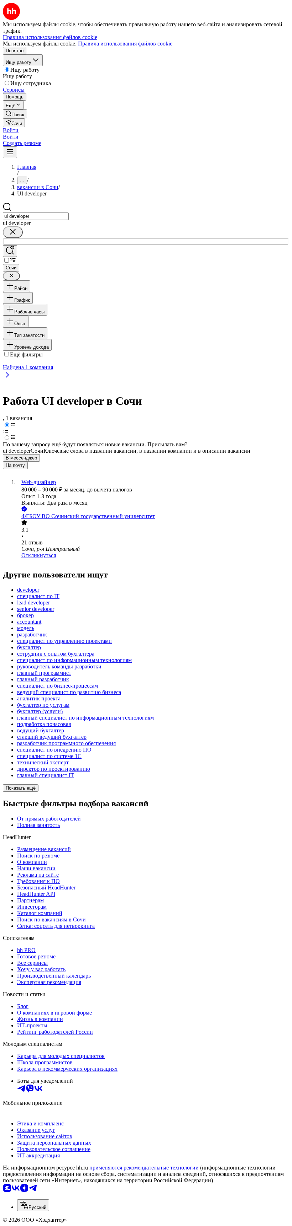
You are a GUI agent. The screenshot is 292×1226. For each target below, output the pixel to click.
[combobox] (36, 216)
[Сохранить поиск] (10, 251)
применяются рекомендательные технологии (144, 1168)
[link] (15, 113)
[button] (11, 130)
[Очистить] (13, 232)
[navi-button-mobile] (10, 152)
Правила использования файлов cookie (125, 44)
